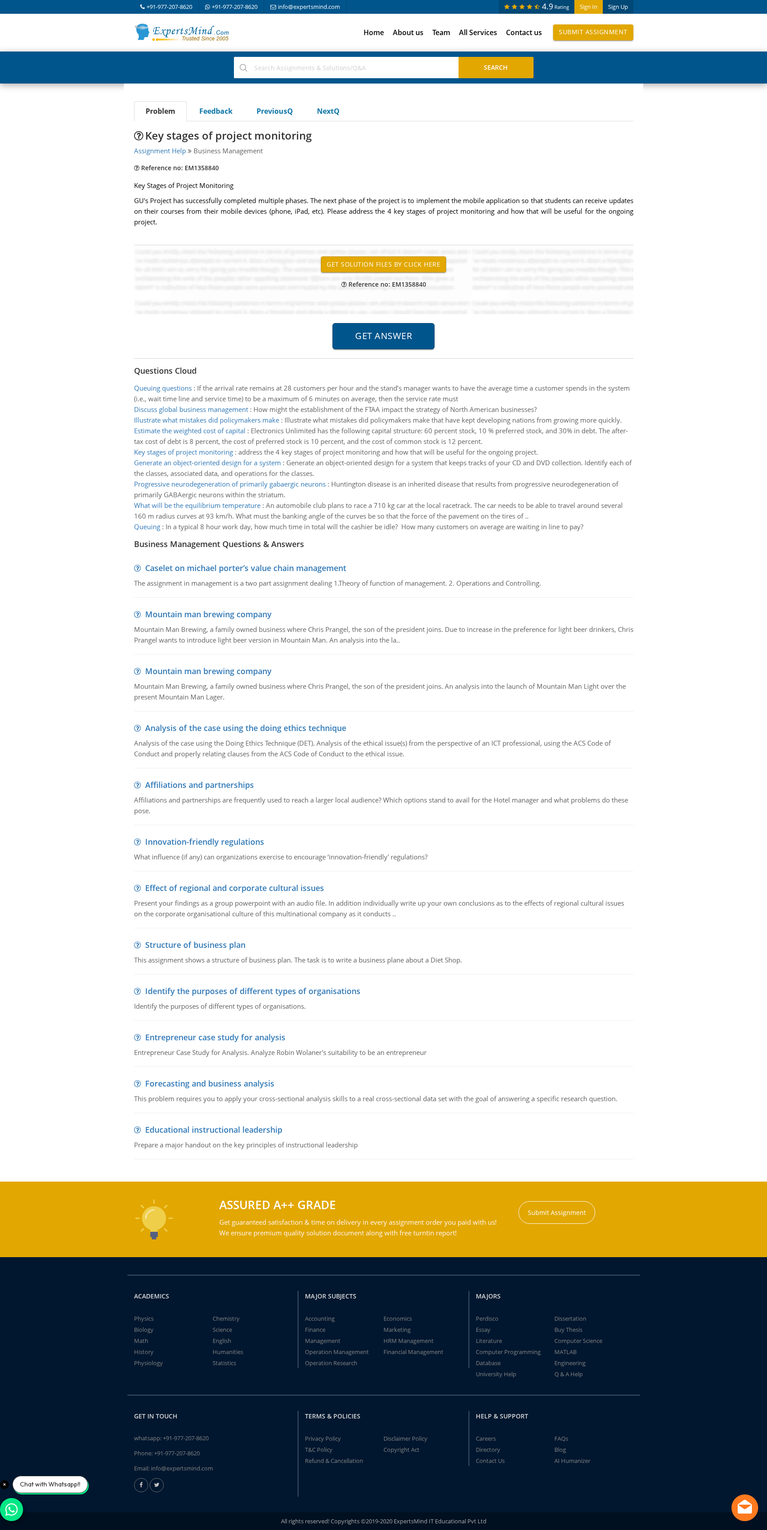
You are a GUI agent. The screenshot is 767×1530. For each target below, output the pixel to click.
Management (322, 1341)
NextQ (328, 111)
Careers (486, 1438)
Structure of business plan (195, 944)
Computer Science (578, 1341)
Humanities (228, 1352)
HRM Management (409, 1341)
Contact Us (490, 1461)
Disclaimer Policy (405, 1438)
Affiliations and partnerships (199, 784)
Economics (398, 1318)
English (222, 1341)
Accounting (320, 1318)
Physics (144, 1318)
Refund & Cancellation (334, 1461)
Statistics (224, 1363)
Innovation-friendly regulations (204, 841)
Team (441, 32)
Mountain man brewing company (208, 614)
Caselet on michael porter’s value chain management (245, 568)
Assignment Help (160, 150)
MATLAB (565, 1352)
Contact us (524, 32)
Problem (160, 111)
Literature (489, 1341)
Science (222, 1330)
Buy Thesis (568, 1330)
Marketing (397, 1330)
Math (141, 1341)
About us (408, 32)
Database (488, 1363)
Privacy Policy (323, 1438)
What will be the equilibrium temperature (197, 505)
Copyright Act (401, 1450)
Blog (560, 1450)
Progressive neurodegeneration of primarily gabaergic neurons (230, 483)
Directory (488, 1450)
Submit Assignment (593, 32)
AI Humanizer (572, 1461)
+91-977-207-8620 (169, 7)
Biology (144, 1330)
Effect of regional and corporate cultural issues (234, 888)
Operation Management (337, 1352)
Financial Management (413, 1352)
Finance (315, 1330)
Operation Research (331, 1363)
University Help (496, 1374)
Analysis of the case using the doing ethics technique (245, 728)
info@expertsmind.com (309, 7)
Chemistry (226, 1318)
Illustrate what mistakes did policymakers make (206, 419)
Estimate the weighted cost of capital (189, 430)
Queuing (147, 526)
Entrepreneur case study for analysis (215, 1037)
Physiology (148, 1363)
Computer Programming (508, 1352)
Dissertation (570, 1318)
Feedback (216, 111)
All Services (478, 32)
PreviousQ (275, 111)
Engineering (569, 1363)
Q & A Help (568, 1374)
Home (374, 32)
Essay (483, 1330)
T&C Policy (318, 1450)
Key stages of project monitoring (183, 451)
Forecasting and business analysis (209, 1083)
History (144, 1352)
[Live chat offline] (744, 1507)
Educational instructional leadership (213, 1129)
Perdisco (487, 1318)
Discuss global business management (191, 409)
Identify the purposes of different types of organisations (252, 991)
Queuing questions (163, 387)
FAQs (561, 1438)
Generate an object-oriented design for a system (207, 462)
